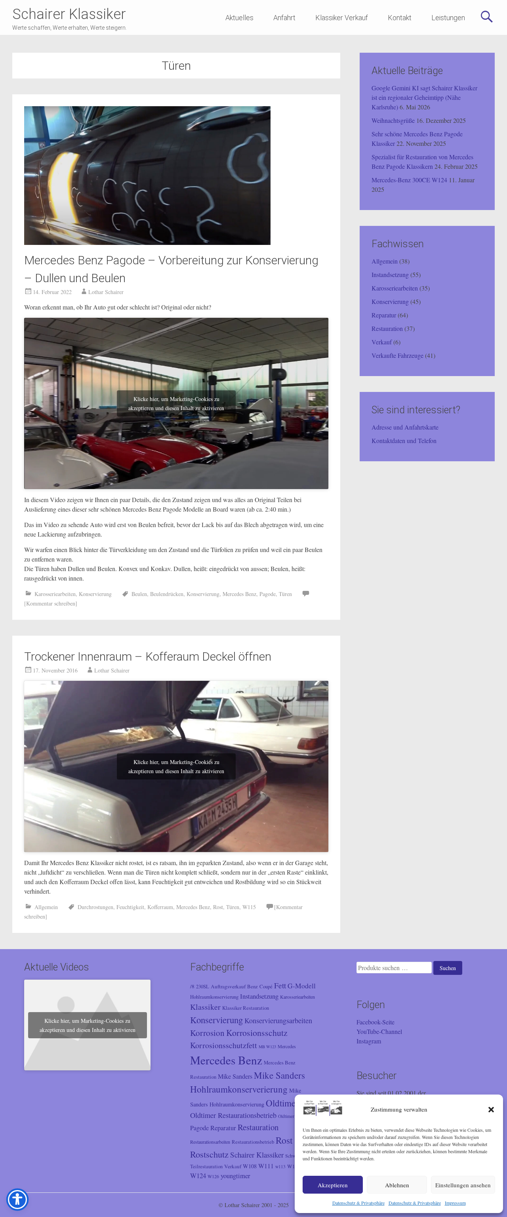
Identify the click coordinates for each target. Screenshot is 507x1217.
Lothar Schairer (106, 292)
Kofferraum (160, 907)
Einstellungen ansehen (463, 1185)
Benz (252, 986)
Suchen (448, 968)
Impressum (455, 1203)
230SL (202, 986)
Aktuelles (239, 17)
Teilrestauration (206, 1166)
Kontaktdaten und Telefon (404, 440)
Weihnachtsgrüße (393, 120)
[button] (491, 1110)
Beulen (139, 594)
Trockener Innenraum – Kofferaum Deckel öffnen (147, 656)
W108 (250, 1166)
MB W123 (267, 1046)
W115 (249, 907)
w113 (280, 1166)
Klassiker (205, 1006)
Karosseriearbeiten (55, 594)
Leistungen (448, 17)
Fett (280, 985)
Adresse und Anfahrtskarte (405, 427)
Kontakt (400, 17)
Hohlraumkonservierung (214, 996)
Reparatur (384, 315)
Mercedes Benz (239, 594)
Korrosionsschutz (257, 1032)
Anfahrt (284, 17)
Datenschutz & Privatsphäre (358, 1203)
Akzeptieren (333, 1185)
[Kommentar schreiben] (50, 603)
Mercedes (287, 1046)
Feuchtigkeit (130, 907)
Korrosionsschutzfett (223, 1045)
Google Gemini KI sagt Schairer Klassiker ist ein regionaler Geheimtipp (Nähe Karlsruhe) (424, 97)
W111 (266, 1166)
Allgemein (46, 907)
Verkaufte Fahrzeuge (397, 355)
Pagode (267, 594)
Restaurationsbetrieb (253, 1142)
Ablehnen (397, 1185)
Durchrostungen (95, 907)
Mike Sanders (235, 1076)
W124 (198, 1175)
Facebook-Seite (375, 1022)
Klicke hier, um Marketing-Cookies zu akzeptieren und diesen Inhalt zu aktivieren (176, 403)
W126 (213, 1176)
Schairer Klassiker (69, 14)
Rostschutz (209, 1154)
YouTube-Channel (379, 1031)
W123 (294, 1166)
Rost (218, 907)
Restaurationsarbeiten (210, 1142)
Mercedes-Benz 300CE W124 (409, 180)
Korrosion (207, 1032)
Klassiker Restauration (245, 1008)
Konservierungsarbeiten (278, 1020)
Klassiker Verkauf (341, 17)
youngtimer (235, 1175)
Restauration (387, 328)
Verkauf (382, 342)
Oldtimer (282, 1103)
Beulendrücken (166, 594)
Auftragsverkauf (228, 986)
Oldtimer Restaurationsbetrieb (233, 1115)
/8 (192, 986)
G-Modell (302, 985)
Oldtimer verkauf (294, 1116)
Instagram (368, 1041)
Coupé (266, 986)
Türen (285, 594)
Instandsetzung (390, 274)
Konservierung (95, 594)
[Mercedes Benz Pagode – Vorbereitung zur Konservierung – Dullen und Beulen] (147, 242)
